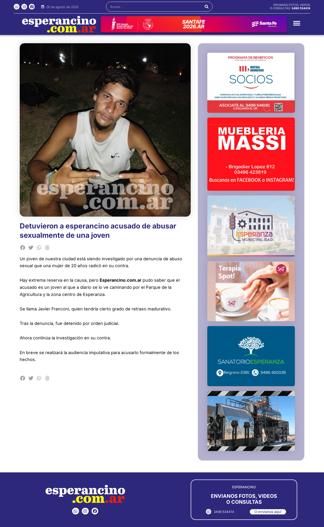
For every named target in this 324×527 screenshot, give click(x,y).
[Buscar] (207, 6)
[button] (23, 248)
